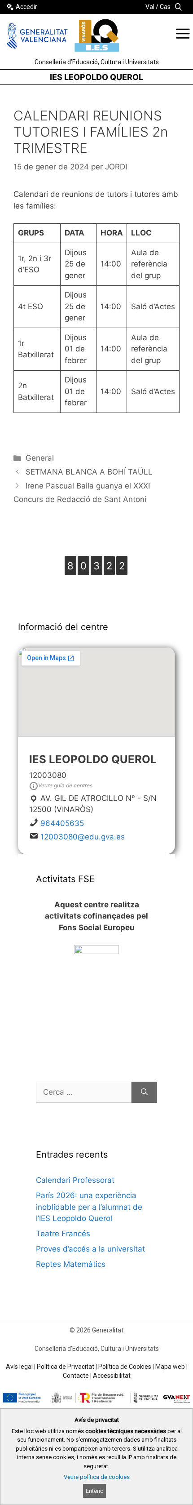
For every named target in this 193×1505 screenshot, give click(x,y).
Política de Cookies (124, 1366)
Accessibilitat (112, 1375)
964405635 (62, 823)
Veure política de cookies (97, 1477)
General (40, 457)
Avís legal (19, 1366)
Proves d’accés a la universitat (90, 1248)
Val (149, 6)
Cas (165, 6)
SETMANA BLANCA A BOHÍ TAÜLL (89, 471)
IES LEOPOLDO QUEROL (96, 77)
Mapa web (170, 1366)
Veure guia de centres (65, 785)
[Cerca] (144, 1092)
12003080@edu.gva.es (82, 836)
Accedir (26, 6)
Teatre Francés (63, 1233)
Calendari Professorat (75, 1180)
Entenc (94, 1490)
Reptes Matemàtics (70, 1264)
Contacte (76, 1375)
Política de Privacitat (65, 1366)
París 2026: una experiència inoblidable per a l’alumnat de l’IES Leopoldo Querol (89, 1207)
